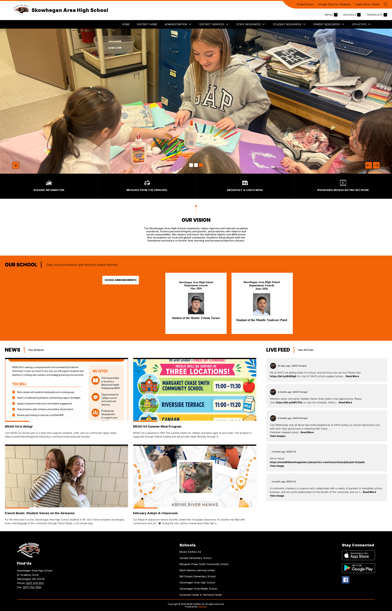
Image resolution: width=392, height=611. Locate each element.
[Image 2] (196, 165)
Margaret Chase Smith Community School (203, 564)
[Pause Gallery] (15, 165)
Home (126, 24)
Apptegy (202, 606)
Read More (352, 376)
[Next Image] (376, 165)
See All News (36, 349)
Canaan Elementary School (195, 558)
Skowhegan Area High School (197, 582)
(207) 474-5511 (35, 583)
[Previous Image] (368, 165)
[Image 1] (191, 165)
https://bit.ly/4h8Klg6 (283, 376)
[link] (196, 333)
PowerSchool (305, 4)
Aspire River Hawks (367, 4)
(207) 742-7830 (32, 587)
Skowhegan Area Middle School (198, 588)
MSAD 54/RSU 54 (190, 551)
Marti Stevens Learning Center (197, 570)
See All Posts (305, 349)
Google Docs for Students (334, 4)
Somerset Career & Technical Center (200, 594)
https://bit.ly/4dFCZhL (289, 402)
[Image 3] (201, 165)
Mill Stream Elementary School (197, 576)
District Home (147, 24)
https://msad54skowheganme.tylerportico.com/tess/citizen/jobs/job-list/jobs (317, 462)
